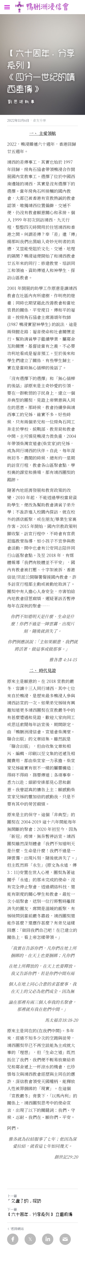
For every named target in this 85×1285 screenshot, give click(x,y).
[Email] (65, 1239)
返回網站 (17, 1228)
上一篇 (12, 1195)
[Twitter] (30, 1239)
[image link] (42, 7)
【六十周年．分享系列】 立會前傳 (39, 1214)
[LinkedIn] (47, 1239)
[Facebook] (12, 1239)
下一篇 (12, 1209)
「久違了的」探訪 (24, 1201)
